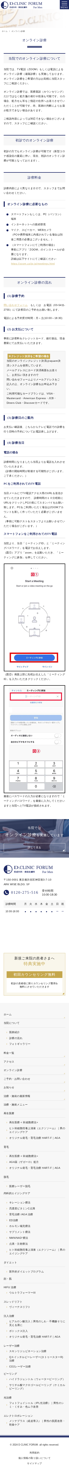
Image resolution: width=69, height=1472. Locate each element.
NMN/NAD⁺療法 (18, 1237)
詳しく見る (34, 847)
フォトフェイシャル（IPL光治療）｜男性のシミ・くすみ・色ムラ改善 (36, 1404)
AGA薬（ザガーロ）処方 (24, 1161)
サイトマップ (34, 1463)
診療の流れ (15, 1038)
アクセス (9, 1061)
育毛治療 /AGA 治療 (21, 1214)
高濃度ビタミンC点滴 (22, 1208)
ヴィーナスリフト (20, 1306)
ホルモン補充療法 (20, 1226)
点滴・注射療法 (18, 1243)
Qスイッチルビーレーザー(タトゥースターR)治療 (36, 1359)
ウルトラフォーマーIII (22, 1292)
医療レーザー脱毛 (20, 1186)
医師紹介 (14, 1032)
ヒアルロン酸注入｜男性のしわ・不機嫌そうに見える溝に (37, 1323)
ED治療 (13, 1220)
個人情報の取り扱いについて (34, 1458)
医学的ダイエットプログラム (26, 1271)
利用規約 (35, 1452)
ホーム (8, 1014)
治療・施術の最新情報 (17, 1096)
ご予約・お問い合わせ (17, 1078)
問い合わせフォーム (16, 305)
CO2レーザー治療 (20, 1366)
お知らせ (9, 1087)
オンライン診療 (13, 1070)
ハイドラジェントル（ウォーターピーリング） (37, 1379)
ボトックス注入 (18, 1330)
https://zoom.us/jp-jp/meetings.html (33, 263)
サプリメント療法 (20, 1231)
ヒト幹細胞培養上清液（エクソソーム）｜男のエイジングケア (37, 1130)
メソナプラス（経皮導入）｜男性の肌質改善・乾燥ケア (37, 1422)
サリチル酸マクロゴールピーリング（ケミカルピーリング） (37, 1387)
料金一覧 (9, 1052)
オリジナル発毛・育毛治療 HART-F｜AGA (34, 1137)
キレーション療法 (20, 1202)
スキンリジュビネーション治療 (28, 1351)
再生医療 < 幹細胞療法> (23, 1122)
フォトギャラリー (20, 1043)
